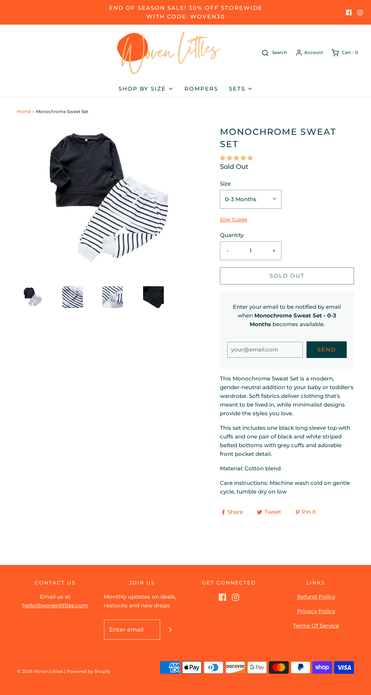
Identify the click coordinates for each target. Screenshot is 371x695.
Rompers (201, 88)
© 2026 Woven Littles (40, 671)
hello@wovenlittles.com (55, 605)
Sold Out (287, 275)
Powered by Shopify (89, 671)
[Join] (170, 630)
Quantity (231, 235)
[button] (33, 297)
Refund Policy (316, 596)
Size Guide (233, 219)
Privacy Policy (316, 611)
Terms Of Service (316, 625)
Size (225, 183)
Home (24, 111)
